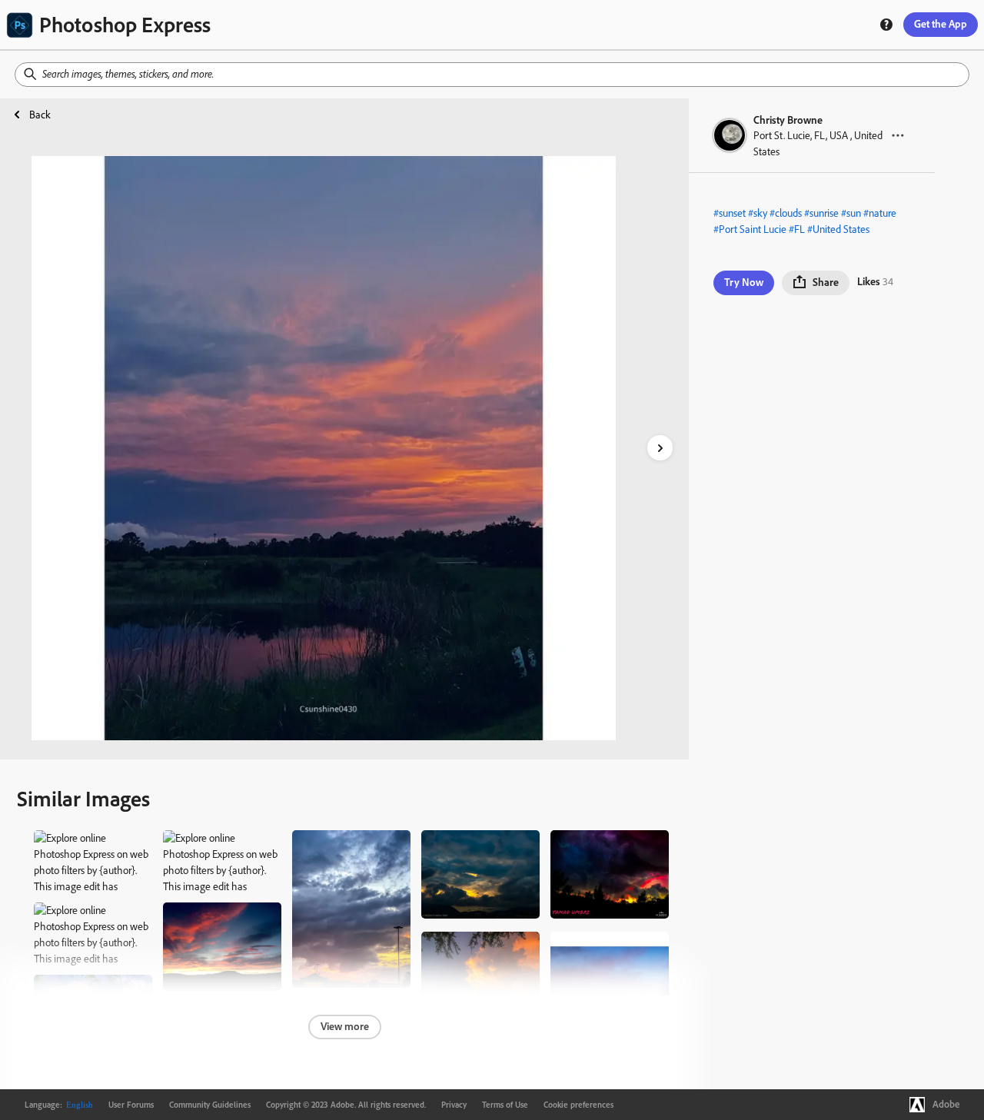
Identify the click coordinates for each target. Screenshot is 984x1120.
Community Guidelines (210, 1104)
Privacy (454, 1104)
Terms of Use (505, 1104)
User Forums (131, 1104)
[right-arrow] (660, 447)
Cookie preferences (578, 1104)
